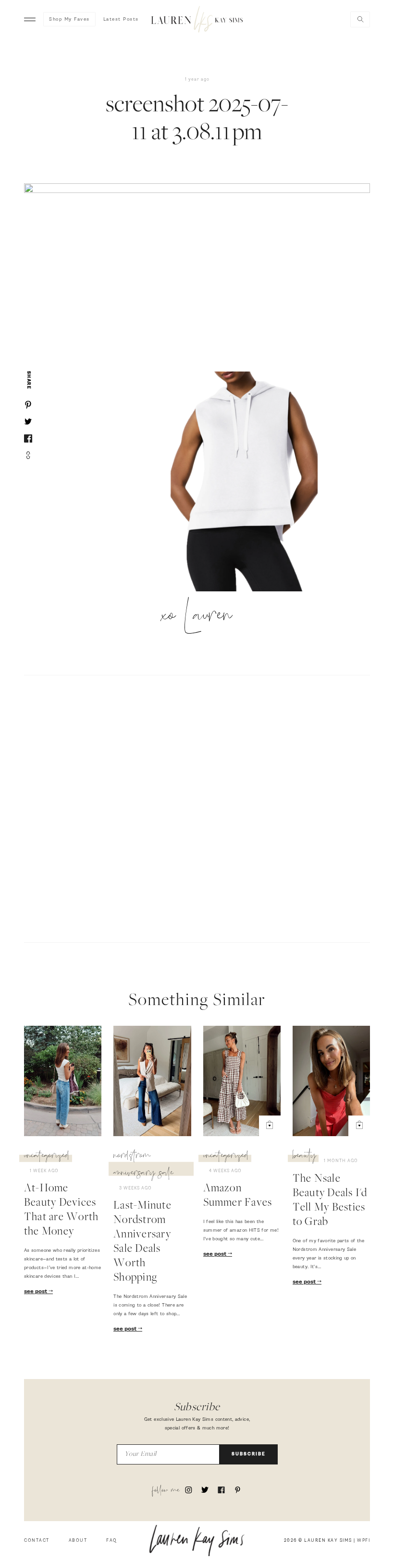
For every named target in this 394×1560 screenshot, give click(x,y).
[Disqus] (197, 807)
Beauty (304, 1156)
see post (36, 1292)
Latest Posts (121, 19)
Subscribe (249, 1454)
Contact (36, 1540)
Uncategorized (47, 1156)
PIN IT (249, 482)
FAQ (111, 1540)
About (78, 1540)
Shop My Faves (69, 19)
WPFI (363, 1540)
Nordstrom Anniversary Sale (143, 1165)
